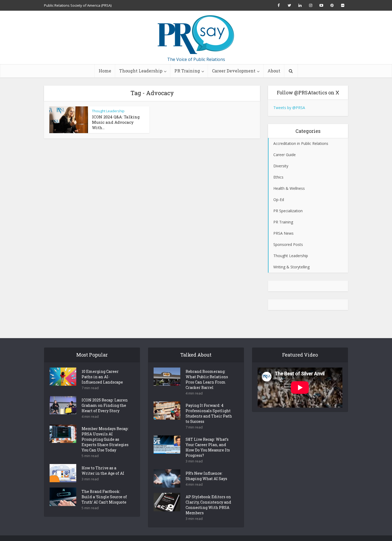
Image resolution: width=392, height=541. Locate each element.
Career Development (233, 71)
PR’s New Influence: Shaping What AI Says (206, 476)
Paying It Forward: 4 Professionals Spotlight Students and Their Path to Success (209, 413)
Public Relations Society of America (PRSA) (77, 5)
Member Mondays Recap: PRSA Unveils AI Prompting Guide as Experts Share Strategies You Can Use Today (105, 439)
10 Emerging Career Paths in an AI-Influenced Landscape (102, 377)
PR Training (187, 71)
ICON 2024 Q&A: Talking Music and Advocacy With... (116, 122)
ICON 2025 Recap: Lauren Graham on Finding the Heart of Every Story (105, 405)
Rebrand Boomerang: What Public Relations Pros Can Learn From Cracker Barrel (207, 379)
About (273, 71)
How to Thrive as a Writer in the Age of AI (103, 470)
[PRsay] (196, 35)
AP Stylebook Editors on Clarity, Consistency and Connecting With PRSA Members (208, 504)
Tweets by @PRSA (289, 107)
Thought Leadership (140, 71)
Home (105, 71)
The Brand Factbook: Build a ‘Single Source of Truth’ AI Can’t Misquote (104, 497)
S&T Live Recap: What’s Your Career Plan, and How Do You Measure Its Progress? (208, 447)
